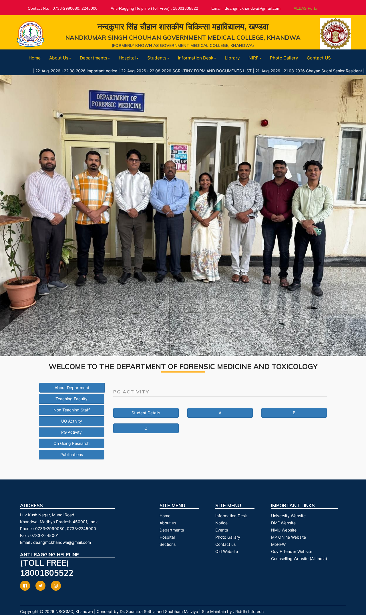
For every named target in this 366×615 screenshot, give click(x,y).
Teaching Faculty (71, 398)
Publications (71, 454)
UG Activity (71, 421)
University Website (288, 515)
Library (232, 58)
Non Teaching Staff (71, 409)
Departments (172, 530)
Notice (221, 522)
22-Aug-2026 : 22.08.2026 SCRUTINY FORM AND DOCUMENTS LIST (161, 70)
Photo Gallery (284, 58)
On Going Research (71, 443)
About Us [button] (58, 58)
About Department (72, 387)
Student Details (146, 412)
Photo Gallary (227, 537)
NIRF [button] (253, 58)
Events (221, 530)
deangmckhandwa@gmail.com (62, 542)
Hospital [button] (127, 58)
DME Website (283, 522)
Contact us (225, 544)
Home (35, 58)
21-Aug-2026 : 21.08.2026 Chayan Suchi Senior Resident (284, 70)
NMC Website (284, 530)
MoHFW (278, 544)
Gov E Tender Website (291, 551)
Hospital (167, 537)
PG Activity (71, 432)
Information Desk (231, 515)
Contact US (319, 58)
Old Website (226, 551)
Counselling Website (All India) (299, 558)
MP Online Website (288, 537)
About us (168, 522)
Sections (168, 544)
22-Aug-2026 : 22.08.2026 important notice (52, 70)
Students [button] (156, 58)
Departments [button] (93, 58)
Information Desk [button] (195, 58)
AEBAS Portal (306, 8)
